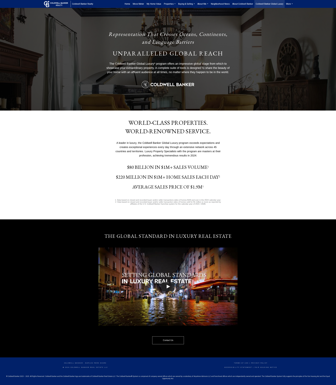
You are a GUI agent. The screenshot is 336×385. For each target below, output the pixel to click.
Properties (170, 5)
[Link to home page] (57, 4)
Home (127, 4)
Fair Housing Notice (266, 367)
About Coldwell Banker (242, 4)
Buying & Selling (186, 5)
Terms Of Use (241, 363)
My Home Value (154, 4)
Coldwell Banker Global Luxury (269, 4)
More (289, 5)
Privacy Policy (259, 363)
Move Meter (138, 4)
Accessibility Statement (238, 367)
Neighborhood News (220, 4)
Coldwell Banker (73, 363)
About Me (203, 5)
